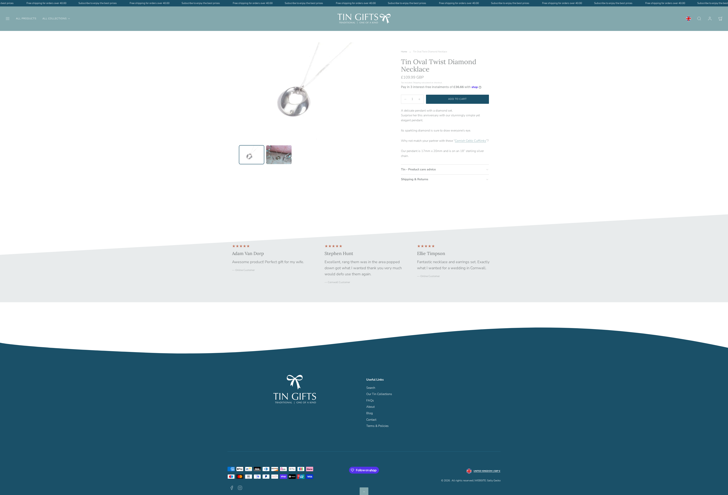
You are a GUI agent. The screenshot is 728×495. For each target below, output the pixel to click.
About (370, 407)
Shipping (417, 82)
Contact (371, 420)
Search (370, 388)
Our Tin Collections (379, 394)
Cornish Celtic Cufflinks (470, 141)
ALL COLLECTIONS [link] (54, 18)
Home (404, 51)
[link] (688, 18)
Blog (369, 413)
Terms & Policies (377, 426)
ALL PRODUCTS (26, 18)
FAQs (370, 400)
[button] (7, 18)
